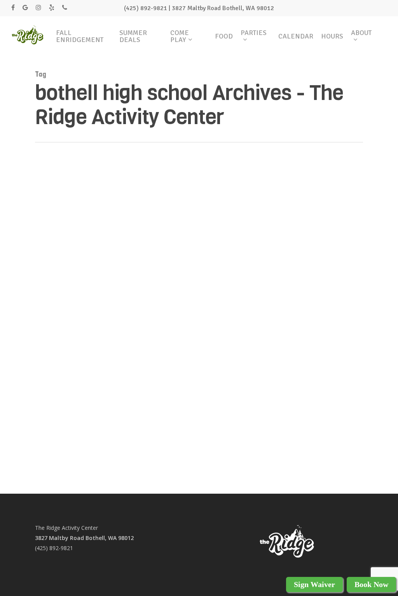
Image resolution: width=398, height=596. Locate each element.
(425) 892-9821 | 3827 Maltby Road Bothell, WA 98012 (199, 8)
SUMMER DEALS (133, 36)
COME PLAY (179, 36)
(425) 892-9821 (54, 548)
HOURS (332, 36)
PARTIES (254, 33)
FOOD (224, 36)
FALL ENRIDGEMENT (79, 36)
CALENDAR (295, 36)
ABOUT (361, 33)
